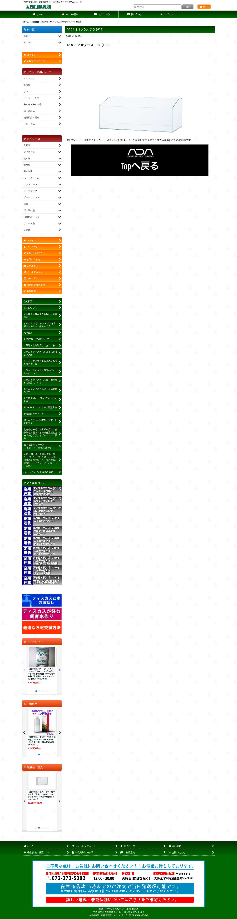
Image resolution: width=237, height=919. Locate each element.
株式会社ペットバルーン (111, 908)
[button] (70, 14)
